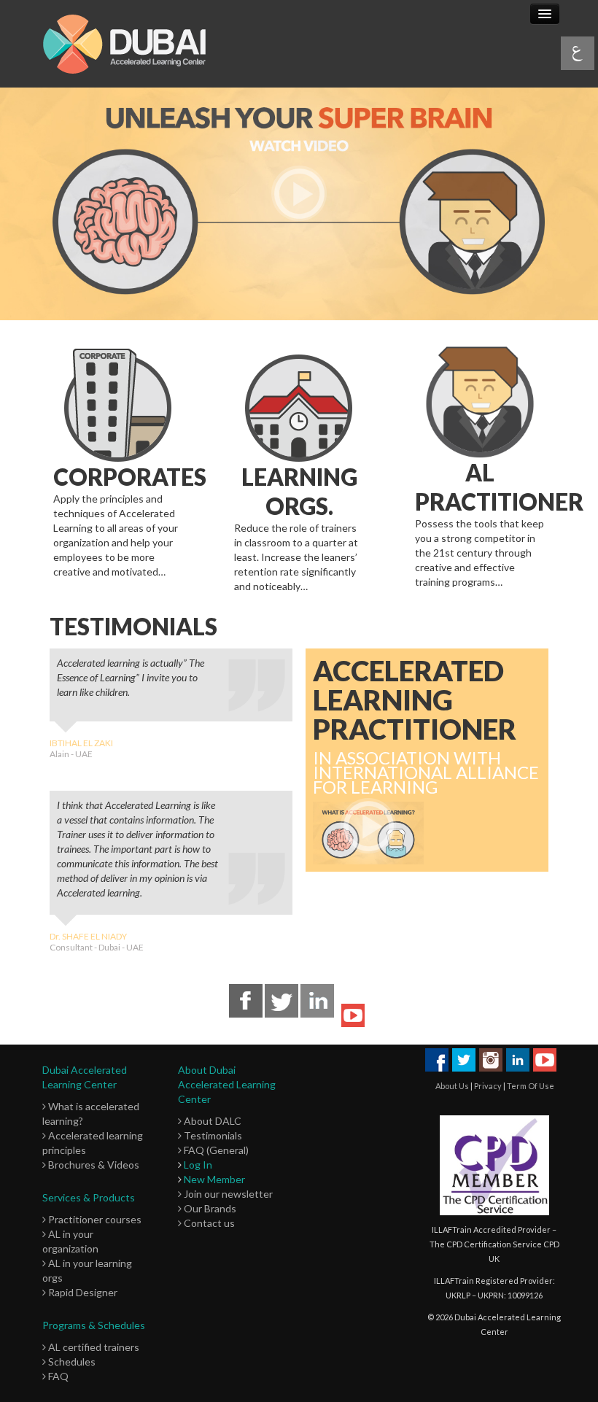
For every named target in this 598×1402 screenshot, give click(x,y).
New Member (214, 1179)
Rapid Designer (81, 1292)
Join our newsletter (227, 1194)
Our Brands (209, 1208)
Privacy (488, 1086)
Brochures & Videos (92, 1164)
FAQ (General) (215, 1150)
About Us (452, 1086)
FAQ (57, 1376)
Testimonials (212, 1135)
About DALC (211, 1121)
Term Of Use (530, 1086)
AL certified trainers (92, 1347)
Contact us (208, 1223)
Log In (198, 1164)
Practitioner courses (93, 1219)
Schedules (71, 1361)
